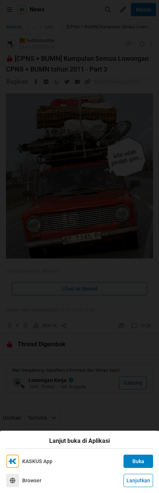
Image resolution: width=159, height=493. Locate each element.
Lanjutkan (138, 480)
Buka (138, 461)
